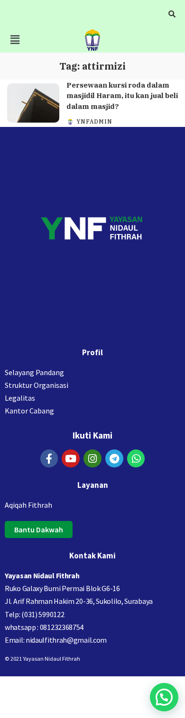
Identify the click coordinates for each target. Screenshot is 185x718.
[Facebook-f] (49, 458)
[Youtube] (71, 458)
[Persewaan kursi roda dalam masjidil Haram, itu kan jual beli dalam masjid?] (33, 103)
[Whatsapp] (136, 458)
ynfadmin (94, 122)
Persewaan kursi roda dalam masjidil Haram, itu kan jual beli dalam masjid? (122, 96)
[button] (15, 39)
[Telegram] (114, 458)
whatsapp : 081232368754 (44, 627)
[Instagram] (92, 458)
